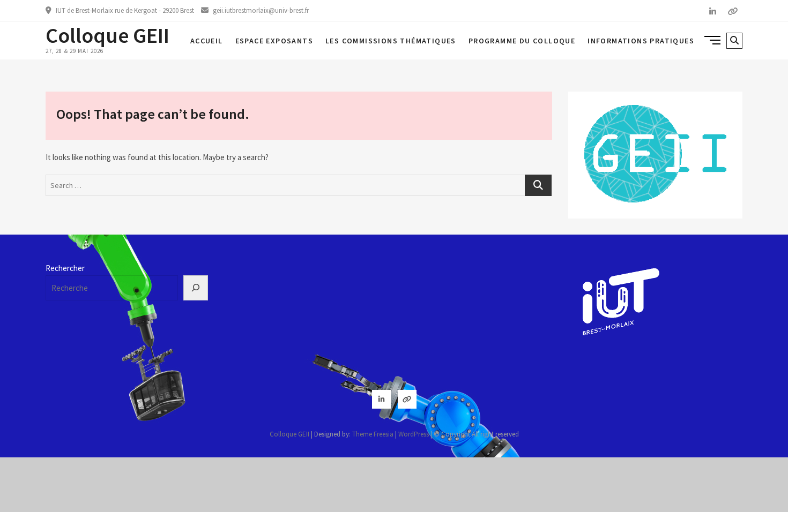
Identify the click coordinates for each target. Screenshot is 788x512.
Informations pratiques (641, 41)
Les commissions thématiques (390, 41)
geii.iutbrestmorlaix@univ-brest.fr (260, 10)
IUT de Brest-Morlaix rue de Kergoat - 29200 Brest (124, 10)
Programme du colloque (522, 41)
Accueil (206, 41)
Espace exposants (274, 41)
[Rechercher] (195, 288)
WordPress (413, 434)
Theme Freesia (372, 434)
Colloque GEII (107, 35)
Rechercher (65, 268)
